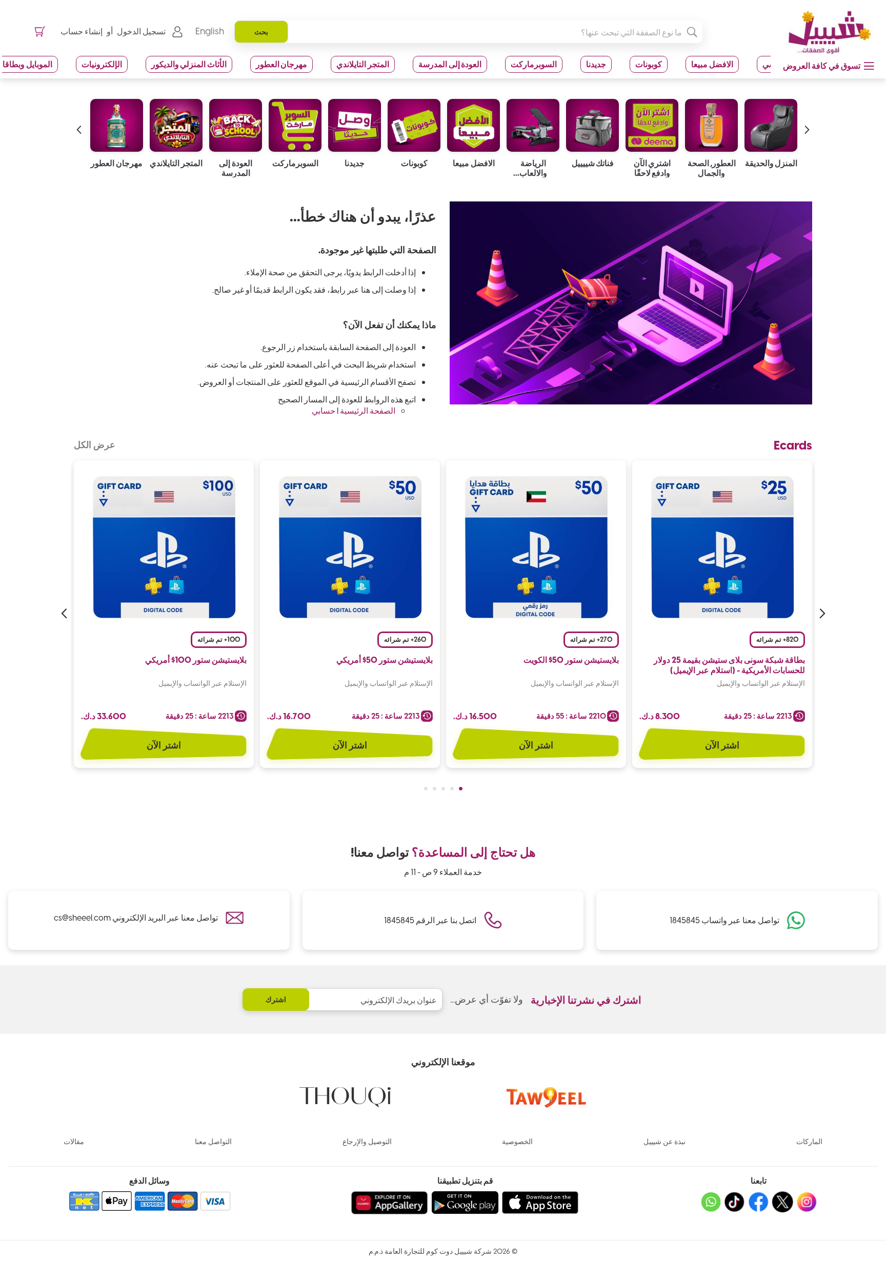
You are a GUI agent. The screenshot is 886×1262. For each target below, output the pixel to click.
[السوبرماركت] (354, 123)
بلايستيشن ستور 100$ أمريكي (196, 660)
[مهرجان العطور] (176, 123)
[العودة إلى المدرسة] (295, 123)
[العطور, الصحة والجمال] (770, 123)
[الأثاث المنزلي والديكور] (116, 123)
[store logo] (826, 32)
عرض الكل (94, 444)
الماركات (809, 1141)
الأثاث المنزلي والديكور (189, 63)
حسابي (323, 410)
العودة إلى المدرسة (449, 63)
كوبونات (648, 63)
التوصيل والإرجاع (367, 1141)
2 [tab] (452, 788)
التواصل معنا (213, 1141)
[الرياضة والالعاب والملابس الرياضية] (592, 123)
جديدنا (596, 63)
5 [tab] (426, 788)
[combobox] (468, 32)
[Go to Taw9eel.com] (547, 1104)
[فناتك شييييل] (652, 123)
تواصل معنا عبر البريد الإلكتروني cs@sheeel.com (136, 917)
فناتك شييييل (652, 163)
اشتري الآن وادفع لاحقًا (712, 167)
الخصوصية (517, 1141)
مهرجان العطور (282, 63)
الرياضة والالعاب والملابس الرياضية (592, 167)
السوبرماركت (534, 63)
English (209, 31)
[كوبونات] (473, 123)
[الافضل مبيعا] (533, 123)
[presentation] (807, 119)
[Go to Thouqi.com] (345, 1104)
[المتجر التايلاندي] (235, 123)
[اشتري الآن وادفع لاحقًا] (711, 123)
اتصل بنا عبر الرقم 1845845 (430, 919)
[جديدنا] (414, 123)
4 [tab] (434, 788)
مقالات (74, 1141)
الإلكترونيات (102, 63)
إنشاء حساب (82, 31)
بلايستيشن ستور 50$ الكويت (571, 660)
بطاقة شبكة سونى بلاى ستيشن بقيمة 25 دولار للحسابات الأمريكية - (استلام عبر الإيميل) (729, 665)
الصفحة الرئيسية (367, 410)
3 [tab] (443, 788)
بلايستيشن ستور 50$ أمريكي (384, 660)
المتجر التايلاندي (362, 63)
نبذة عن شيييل (664, 1141)
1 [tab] (460, 788)
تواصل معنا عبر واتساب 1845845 (724, 919)
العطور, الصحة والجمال (771, 167)
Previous (821, 613)
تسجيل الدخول (141, 31)
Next (65, 613)
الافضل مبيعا (712, 63)
